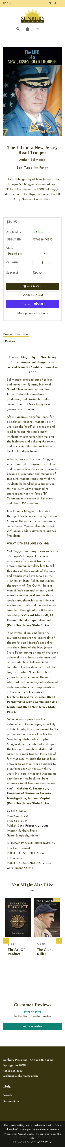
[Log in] (37, 29)
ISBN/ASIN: (14, 239)
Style (9, 248)
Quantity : (13, 262)
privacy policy (24, 1142)
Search (7, 1095)
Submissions (11, 1101)
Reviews (10, 341)
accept (44, 1142)
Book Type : (24, 167)
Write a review (33, 1026)
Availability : (14, 232)
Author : (24, 159)
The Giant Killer (45, 952)
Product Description (16, 334)
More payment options (32, 313)
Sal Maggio (18, 811)
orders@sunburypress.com (20, 1076)
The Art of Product (16, 952)
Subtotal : (12, 273)
